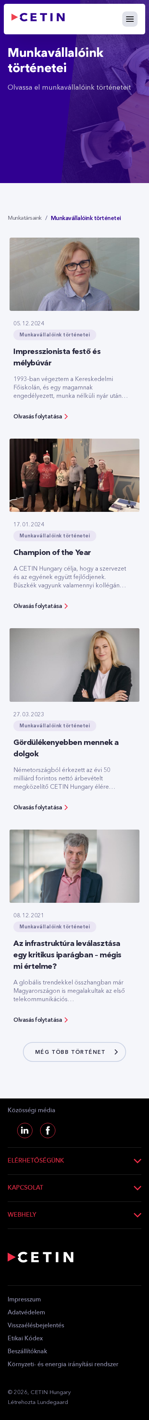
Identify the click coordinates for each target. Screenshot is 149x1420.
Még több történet (70, 1052)
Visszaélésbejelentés (36, 1326)
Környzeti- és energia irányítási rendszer (63, 1365)
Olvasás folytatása (37, 416)
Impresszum (24, 1300)
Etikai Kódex (25, 1339)
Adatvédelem (26, 1313)
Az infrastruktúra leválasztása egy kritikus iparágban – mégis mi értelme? (67, 955)
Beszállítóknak (27, 1352)
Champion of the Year (52, 553)
